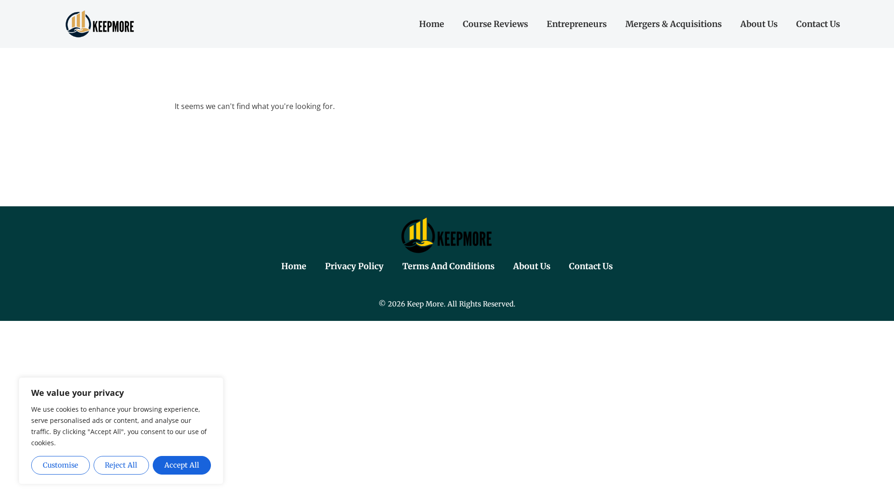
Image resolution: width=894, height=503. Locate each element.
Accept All (181, 465)
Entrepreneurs (577, 24)
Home (431, 24)
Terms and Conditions (448, 266)
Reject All (121, 465)
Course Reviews (495, 24)
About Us (759, 24)
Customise (60, 465)
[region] (121, 431)
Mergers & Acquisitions (673, 24)
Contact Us (818, 24)
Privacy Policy (354, 266)
